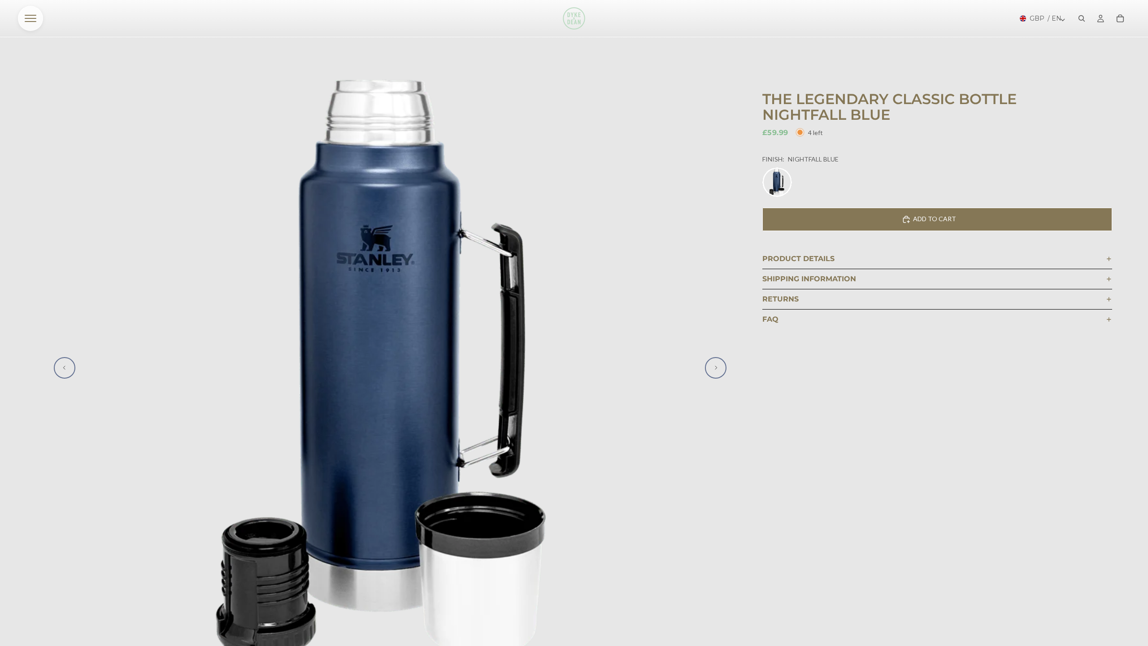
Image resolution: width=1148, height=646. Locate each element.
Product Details (798, 258)
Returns (780, 299)
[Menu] (30, 18)
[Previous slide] (64, 368)
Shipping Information (809, 279)
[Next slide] (715, 368)
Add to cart (934, 219)
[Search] (1081, 18)
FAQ (770, 319)
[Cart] (1120, 18)
